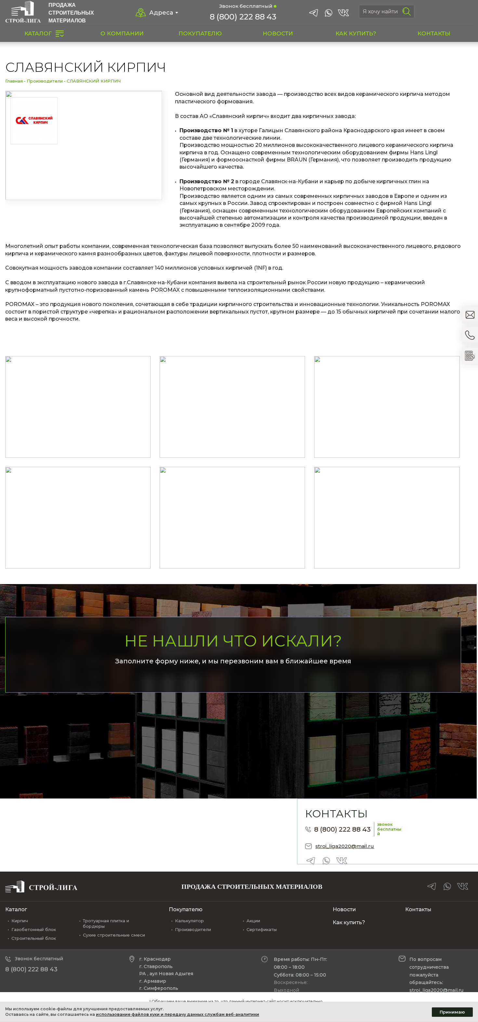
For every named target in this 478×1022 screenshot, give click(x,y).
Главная (14, 80)
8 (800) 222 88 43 (243, 16)
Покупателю (186, 909)
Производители (45, 80)
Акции (253, 920)
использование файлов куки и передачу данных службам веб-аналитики (177, 1014)
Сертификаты (261, 929)
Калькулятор (189, 920)
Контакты (418, 909)
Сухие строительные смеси (114, 935)
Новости (344, 909)
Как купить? (349, 922)
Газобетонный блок (33, 929)
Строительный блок (33, 938)
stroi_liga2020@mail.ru (344, 846)
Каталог (16, 909)
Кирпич (19, 920)
